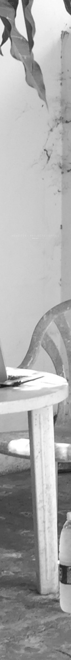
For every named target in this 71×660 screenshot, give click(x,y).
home (40, 3)
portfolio (55, 3)
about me (44, 3)
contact (60, 3)
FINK (10, 3)
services (49, 3)
